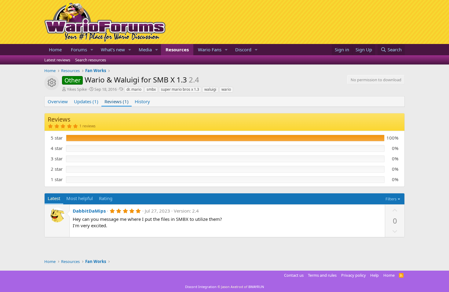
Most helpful (79, 198)
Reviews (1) (116, 101)
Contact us (294, 275)
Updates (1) (86, 101)
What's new (113, 49)
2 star (57, 169)
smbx (151, 89)
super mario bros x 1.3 (180, 89)
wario (226, 89)
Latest (54, 198)
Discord (243, 49)
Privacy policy (353, 275)
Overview (58, 101)
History (142, 101)
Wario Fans (209, 49)
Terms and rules (322, 275)
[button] (92, 49)
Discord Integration (201, 286)
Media (145, 49)
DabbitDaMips (89, 211)
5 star (57, 138)
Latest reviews (57, 60)
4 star (57, 148)
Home (55, 49)
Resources (177, 49)
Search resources (90, 60)
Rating (105, 198)
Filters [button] (390, 199)
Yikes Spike (77, 89)
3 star (57, 158)
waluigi (210, 89)
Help (374, 275)
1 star (57, 179)
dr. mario (133, 89)
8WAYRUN (256, 286)
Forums (79, 49)
